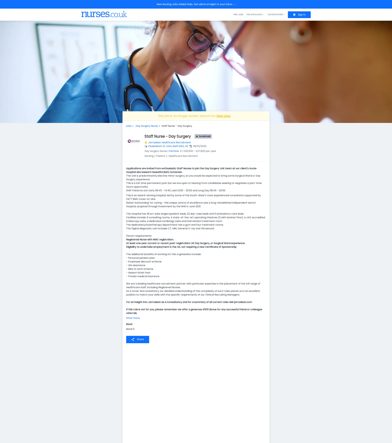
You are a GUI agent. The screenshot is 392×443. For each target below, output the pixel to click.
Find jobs (238, 14)
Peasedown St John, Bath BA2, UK (168, 146)
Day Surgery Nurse (147, 126)
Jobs (128, 126)
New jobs (224, 116)
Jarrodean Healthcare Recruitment (169, 142)
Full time (174, 151)
